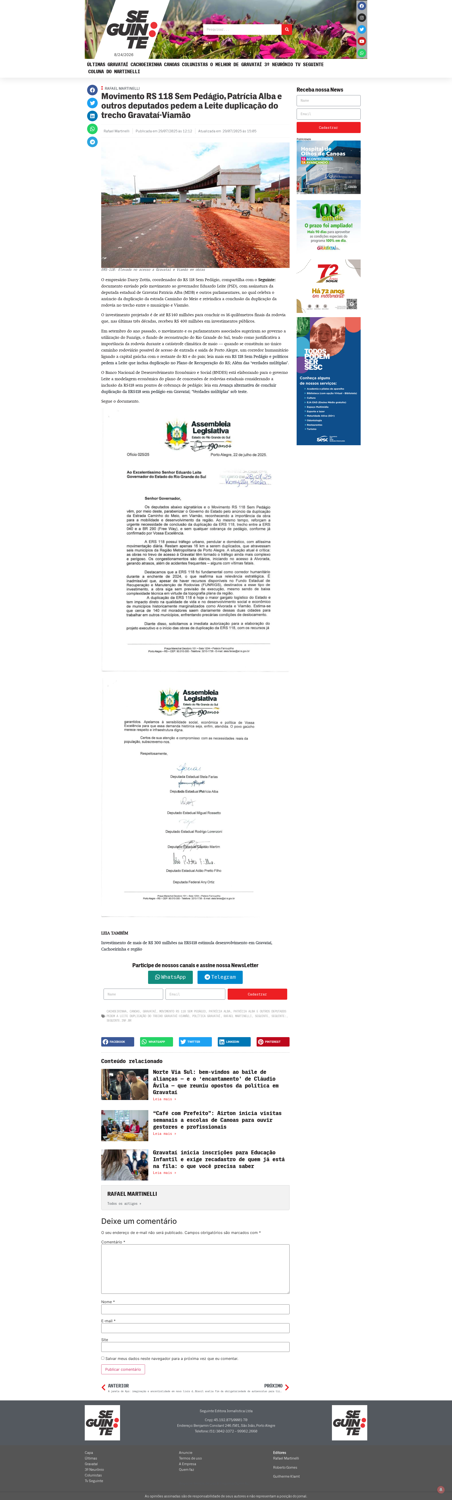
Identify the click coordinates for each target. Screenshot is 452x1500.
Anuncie (185, 1453)
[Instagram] (362, 17)
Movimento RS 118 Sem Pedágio (182, 1011)
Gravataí (118, 64)
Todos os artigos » (124, 1203)
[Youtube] (362, 41)
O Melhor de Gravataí (236, 64)
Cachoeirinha (146, 64)
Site (104, 1340)
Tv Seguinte (309, 64)
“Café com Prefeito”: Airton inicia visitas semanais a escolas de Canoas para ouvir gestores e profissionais (217, 1120)
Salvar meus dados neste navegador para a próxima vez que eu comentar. (171, 1358)
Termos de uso (190, 1458)
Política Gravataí (206, 1016)
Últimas (96, 64)
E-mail (108, 1321)
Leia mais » (164, 1099)
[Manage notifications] (441, 1489)
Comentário (113, 1242)
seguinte (261, 1016)
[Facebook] (362, 6)
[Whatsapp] (362, 53)
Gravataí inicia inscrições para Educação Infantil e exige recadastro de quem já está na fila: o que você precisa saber (219, 1159)
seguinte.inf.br (119, 1020)
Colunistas (195, 64)
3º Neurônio (278, 64)
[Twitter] (362, 29)
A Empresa (187, 1464)
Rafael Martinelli (238, 1016)
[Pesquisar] (287, 29)
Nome (108, 1302)
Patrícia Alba (219, 1011)
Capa (89, 1453)
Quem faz (186, 1470)
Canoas (172, 64)
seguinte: (278, 1016)
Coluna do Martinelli (114, 71)
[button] (92, 90)
